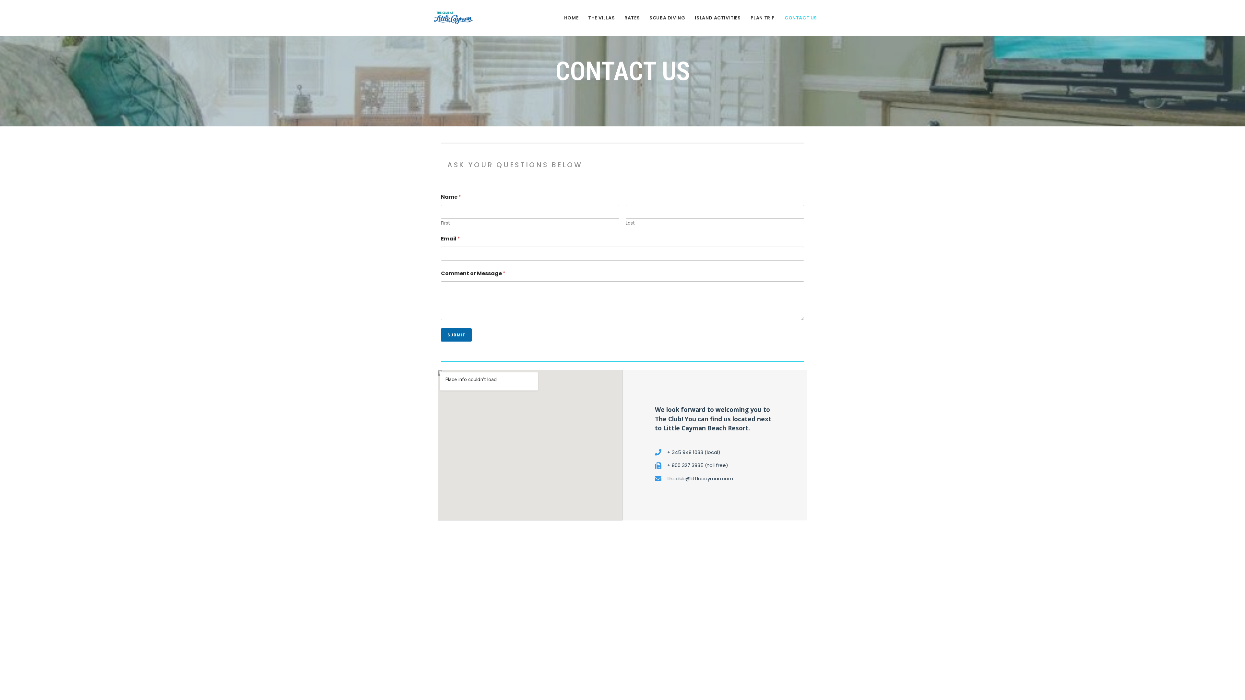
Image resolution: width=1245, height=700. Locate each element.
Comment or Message (473, 273)
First (445, 223)
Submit (456, 335)
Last (630, 223)
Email (450, 239)
